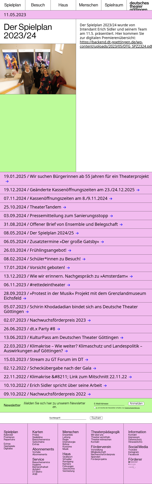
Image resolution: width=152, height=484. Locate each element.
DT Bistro (37, 472)
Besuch (38, 5)
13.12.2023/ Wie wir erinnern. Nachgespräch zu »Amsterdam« (66, 276)
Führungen (68, 466)
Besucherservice (41, 439)
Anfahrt (36, 469)
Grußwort (67, 457)
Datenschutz (135, 439)
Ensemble (68, 435)
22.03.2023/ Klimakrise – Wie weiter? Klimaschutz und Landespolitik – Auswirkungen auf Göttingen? (73, 348)
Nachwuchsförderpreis (103, 454)
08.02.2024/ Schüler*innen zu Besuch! (42, 259)
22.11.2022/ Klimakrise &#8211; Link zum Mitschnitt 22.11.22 (65, 377)
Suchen (96, 418)
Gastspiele (9, 446)
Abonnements (39, 454)
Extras (7, 444)
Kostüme (67, 447)
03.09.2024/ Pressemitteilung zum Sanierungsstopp (56, 215)
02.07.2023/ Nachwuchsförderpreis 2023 (45, 320)
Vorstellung (97, 450)
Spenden (95, 457)
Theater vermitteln (100, 437)
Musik (66, 449)
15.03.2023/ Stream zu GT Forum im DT (43, 359)
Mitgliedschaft (98, 452)
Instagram (133, 452)
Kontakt (95, 442)
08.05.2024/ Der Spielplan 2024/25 (39, 233)
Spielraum (114, 5)
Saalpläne (37, 437)
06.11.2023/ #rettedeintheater (34, 285)
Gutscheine (38, 442)
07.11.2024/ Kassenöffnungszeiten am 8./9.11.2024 (55, 198)
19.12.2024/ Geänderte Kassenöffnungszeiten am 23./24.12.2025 (69, 190)
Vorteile (36, 452)
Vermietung (68, 471)
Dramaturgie (69, 442)
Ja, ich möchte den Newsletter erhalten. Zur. (118, 408)
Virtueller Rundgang (68, 460)
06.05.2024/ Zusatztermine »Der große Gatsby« (51, 241)
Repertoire (9, 439)
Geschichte (69, 469)
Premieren (9, 437)
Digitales (8, 448)
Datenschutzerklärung (132, 408)
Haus (63, 5)
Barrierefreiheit (40, 467)
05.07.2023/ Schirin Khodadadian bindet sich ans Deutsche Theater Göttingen (71, 309)
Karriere (67, 464)
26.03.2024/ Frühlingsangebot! (35, 250)
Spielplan (12, 5)
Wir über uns (97, 435)
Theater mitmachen (101, 439)
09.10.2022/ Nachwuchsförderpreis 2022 (45, 394)
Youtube (132, 450)
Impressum (134, 437)
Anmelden (136, 403)
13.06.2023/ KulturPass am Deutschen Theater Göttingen (61, 337)
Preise (35, 435)
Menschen (88, 5)
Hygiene (36, 465)
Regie (66, 439)
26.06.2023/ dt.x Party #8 (29, 329)
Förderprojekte (99, 459)
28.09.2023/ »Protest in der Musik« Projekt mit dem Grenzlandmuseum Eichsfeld (75, 295)
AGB (34, 474)
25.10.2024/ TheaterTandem (32, 207)
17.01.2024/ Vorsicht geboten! (34, 267)
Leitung (66, 437)
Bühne (66, 444)
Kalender (8, 435)
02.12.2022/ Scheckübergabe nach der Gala (47, 368)
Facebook (133, 454)
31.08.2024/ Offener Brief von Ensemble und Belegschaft (61, 224)
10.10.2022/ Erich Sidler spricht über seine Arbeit (53, 385)
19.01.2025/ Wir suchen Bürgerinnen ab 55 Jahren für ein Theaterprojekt (76, 176)
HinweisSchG (135, 442)
